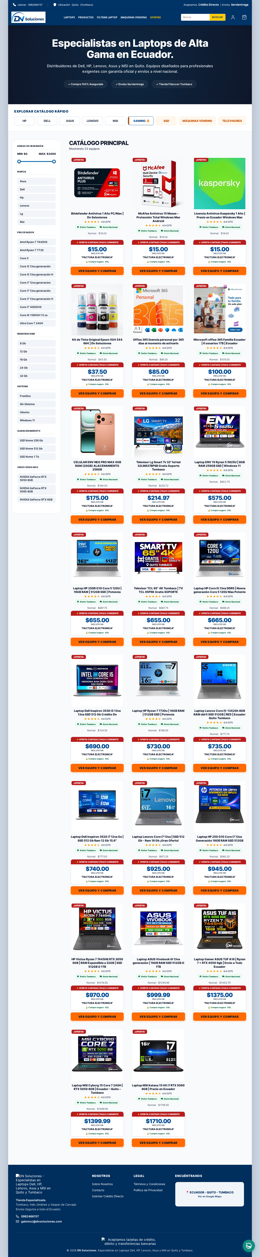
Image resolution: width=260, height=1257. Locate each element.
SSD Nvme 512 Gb (31, 448)
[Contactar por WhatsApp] (249, 1246)
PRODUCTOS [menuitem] (86, 17)
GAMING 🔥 (141, 120)
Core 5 (24, 258)
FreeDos (25, 396)
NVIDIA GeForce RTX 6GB (36, 499)
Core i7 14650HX (31, 307)
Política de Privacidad (148, 1190)
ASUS (70, 120)
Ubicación (75, 5)
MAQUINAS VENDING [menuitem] (134, 17)
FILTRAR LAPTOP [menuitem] (107, 17)
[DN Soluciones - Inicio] (28, 17)
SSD (166, 120)
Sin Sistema (27, 404)
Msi (22, 221)
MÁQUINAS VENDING (197, 120)
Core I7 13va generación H (36, 298)
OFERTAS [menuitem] (155, 17)
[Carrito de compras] (244, 17)
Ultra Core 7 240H (31, 323)
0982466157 (30, 5)
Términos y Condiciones (149, 1184)
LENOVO (93, 120)
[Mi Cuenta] (233, 17)
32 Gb (23, 375)
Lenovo (24, 205)
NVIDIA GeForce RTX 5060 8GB (33, 490)
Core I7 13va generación (35, 290)
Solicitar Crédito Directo (108, 1196)
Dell (22, 189)
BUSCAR (217, 17)
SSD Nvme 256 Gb (31, 440)
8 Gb (23, 343)
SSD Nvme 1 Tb (29, 456)
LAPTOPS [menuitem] (69, 17)
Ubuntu (24, 412)
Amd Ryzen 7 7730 (32, 250)
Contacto (98, 1190)
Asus (23, 181)
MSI (115, 120)
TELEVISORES (232, 120)
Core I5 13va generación (35, 266)
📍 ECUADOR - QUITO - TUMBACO (210, 1194)
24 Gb (24, 367)
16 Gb (23, 359)
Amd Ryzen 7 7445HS (33, 242)
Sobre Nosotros (102, 1184)
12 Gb (23, 351)
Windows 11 (27, 420)
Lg (21, 213)
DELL (47, 120)
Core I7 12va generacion (35, 282)
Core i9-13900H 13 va (33, 315)
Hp (22, 197)
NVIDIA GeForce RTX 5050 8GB (33, 478)
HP (24, 120)
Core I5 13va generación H (36, 274)
